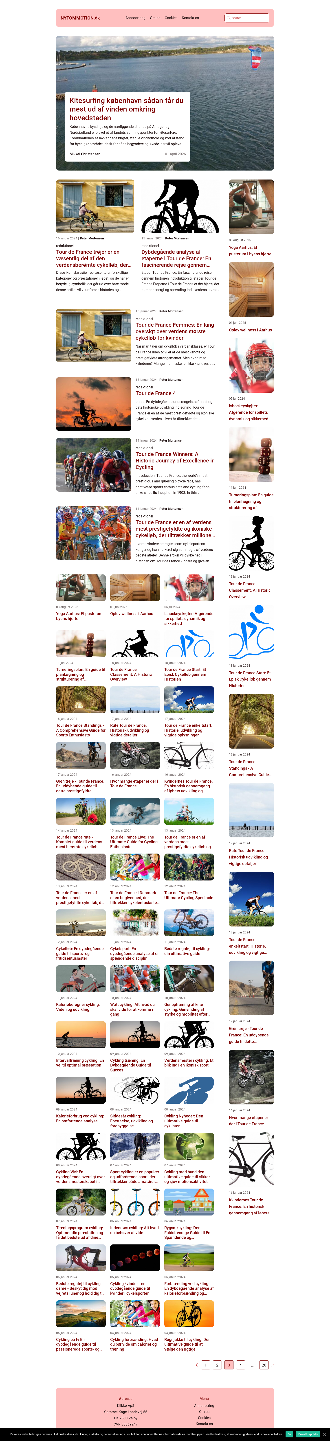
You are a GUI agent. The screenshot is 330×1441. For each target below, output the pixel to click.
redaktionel (65, 246)
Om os (155, 18)
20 (264, 1365)
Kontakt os (190, 18)
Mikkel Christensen (85, 154)
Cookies (171, 18)
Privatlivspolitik (308, 1434)
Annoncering (135, 18)
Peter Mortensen (92, 238)
